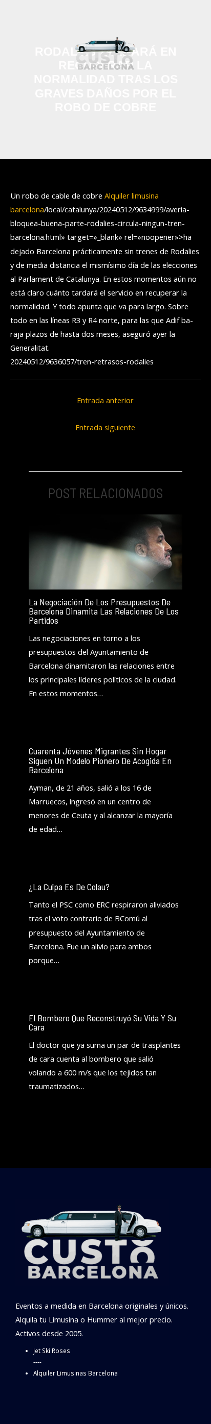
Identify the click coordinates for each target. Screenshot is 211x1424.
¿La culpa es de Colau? (69, 886)
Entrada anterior (105, 400)
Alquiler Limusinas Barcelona (75, 1373)
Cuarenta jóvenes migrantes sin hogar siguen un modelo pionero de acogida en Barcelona (100, 760)
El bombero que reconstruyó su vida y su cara (102, 1022)
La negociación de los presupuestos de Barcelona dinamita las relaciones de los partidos (104, 611)
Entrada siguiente (105, 427)
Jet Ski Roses (51, 1350)
